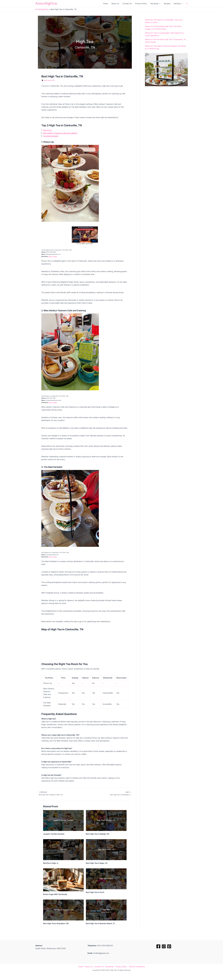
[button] (159, 3)
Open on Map (53, 256)
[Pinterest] (169, 946)
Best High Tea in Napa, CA (96, 863)
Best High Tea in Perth (95, 892)
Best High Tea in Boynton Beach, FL (100, 923)
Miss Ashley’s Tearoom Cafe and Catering (60, 133)
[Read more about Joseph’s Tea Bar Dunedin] (63, 820)
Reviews (177, 4)
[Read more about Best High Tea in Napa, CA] (106, 849)
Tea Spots (154, 4)
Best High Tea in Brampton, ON (56, 923)
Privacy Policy (141, 4)
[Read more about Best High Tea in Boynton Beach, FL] (106, 910)
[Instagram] (164, 946)
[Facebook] (158, 946)
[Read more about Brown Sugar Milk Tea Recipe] (63, 880)
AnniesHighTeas (42, 9)
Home (105, 4)
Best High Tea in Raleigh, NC (97, 834)
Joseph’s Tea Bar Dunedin (53, 834)
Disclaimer (109, 967)
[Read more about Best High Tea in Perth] (106, 879)
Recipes (167, 4)
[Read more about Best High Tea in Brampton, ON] (63, 910)
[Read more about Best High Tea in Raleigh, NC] (106, 820)
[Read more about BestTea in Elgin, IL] (63, 849)
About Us (115, 4)
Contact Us (127, 4)
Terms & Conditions (137, 967)
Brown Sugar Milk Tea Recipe (55, 894)
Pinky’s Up (47, 130)
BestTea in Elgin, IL (50, 863)
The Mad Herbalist (50, 136)
